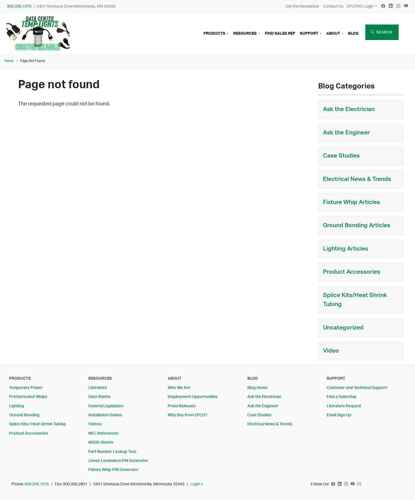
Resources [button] (245, 33)
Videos (94, 424)
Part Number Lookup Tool (112, 452)
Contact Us (333, 6)
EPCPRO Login (360, 6)
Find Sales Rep (280, 33)
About (175, 378)
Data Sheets (99, 397)
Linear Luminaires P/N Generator (118, 461)
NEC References (103, 433)
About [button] (333, 33)
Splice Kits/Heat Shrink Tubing (355, 299)
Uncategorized (343, 328)
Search (384, 32)
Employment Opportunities (192, 397)
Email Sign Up (339, 415)
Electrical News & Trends (357, 179)
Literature (97, 388)
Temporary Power (26, 388)
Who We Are (179, 388)
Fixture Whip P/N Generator (113, 470)
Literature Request (344, 406)
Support (336, 378)
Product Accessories (351, 272)
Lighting (16, 406)
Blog (353, 33)
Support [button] (309, 33)
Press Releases (181, 406)
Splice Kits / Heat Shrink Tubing (37, 424)
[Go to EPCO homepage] (39, 47)
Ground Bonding (24, 415)
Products (20, 378)
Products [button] (214, 33)
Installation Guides (105, 415)
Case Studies (341, 156)
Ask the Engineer (346, 133)
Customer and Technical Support (357, 388)
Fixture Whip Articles (351, 202)
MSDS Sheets (100, 442)
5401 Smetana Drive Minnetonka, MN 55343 (76, 6)
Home (9, 61)
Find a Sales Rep (342, 397)
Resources (100, 378)
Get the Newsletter (302, 6)
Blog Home (257, 388)
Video (331, 351)
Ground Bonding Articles (356, 225)
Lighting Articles (345, 249)
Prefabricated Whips (28, 397)
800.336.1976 (19, 6)
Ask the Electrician (349, 109)
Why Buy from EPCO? (187, 415)
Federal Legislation (105, 406)
